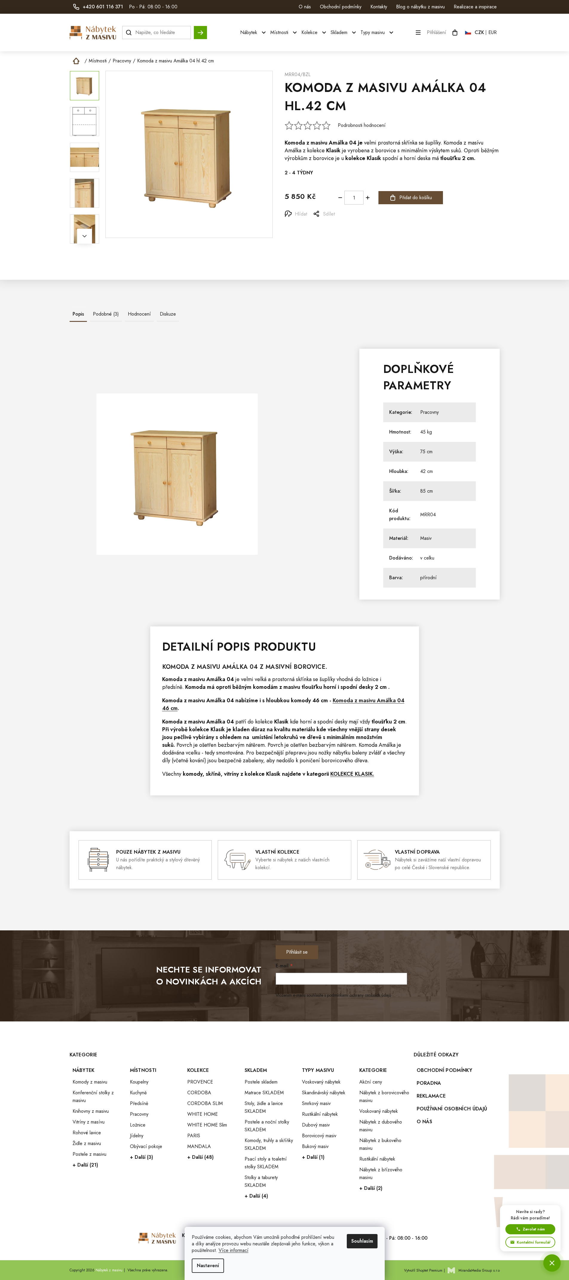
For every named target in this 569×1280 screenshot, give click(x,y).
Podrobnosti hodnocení (362, 125)
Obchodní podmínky (340, 6)
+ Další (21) (85, 1164)
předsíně (172, 687)
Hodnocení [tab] (139, 314)
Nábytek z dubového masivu (380, 1125)
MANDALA (199, 1146)
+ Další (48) (200, 1157)
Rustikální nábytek (320, 1114)
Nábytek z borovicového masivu (384, 1096)
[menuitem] (254, 32)
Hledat (200, 29)
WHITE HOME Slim (207, 1124)
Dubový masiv (316, 1124)
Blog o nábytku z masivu (420, 6)
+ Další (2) (370, 1188)
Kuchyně (138, 1092)
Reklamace (431, 1095)
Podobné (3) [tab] (106, 314)
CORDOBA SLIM (205, 1103)
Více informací (234, 1250)
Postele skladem (261, 1081)
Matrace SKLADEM (264, 1092)
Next (84, 236)
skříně (213, 774)
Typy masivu (318, 1070)
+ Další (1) (313, 1157)
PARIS (193, 1135)
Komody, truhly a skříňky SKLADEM (269, 1144)
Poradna (429, 1083)
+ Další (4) (256, 1196)
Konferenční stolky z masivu (93, 1096)
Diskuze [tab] (168, 314)
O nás (305, 6)
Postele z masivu (89, 1154)
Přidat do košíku (415, 197)
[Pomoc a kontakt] (552, 1263)
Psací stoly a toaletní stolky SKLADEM (266, 1162)
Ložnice (137, 1124)
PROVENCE (200, 1081)
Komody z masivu (90, 1081)
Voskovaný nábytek (321, 1081)
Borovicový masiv (319, 1135)
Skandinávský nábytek (323, 1092)
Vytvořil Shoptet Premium (423, 1270)
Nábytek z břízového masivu (380, 1173)
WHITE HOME (202, 1114)
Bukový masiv (315, 1146)
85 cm (426, 491)
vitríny (231, 774)
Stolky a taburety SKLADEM (261, 1181)
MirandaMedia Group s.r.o (479, 1270)
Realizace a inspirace (475, 6)
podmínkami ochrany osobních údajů (359, 995)
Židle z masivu (87, 1143)
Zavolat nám (534, 1229)
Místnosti (143, 1070)
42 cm (426, 471)
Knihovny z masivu (91, 1111)
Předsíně (139, 1103)
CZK (479, 32)
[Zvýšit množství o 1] (367, 197)
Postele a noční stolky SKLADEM (267, 1125)
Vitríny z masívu (89, 1121)
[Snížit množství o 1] (340, 197)
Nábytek (84, 1070)
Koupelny (139, 1081)
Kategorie (373, 1070)
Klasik (333, 150)
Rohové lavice (87, 1132)
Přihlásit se (297, 952)
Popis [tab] (78, 314)
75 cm (426, 451)
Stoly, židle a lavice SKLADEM (264, 1107)
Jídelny (136, 1135)
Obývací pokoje (146, 1146)
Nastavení (208, 1265)
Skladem (256, 1070)
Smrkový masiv (316, 1103)
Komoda (295, 143)
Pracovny (429, 412)
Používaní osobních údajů (452, 1108)
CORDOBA (199, 1092)
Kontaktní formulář (533, 1242)
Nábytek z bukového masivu (380, 1144)
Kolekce (198, 1070)
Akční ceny (370, 1081)
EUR (492, 32)
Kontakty (378, 6)
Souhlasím (362, 1241)
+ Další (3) (141, 1157)
